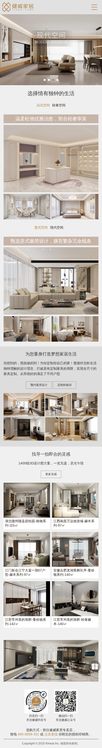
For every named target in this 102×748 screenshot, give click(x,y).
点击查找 (51, 734)
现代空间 (56, 227)
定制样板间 (64, 385)
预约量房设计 (38, 385)
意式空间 (41, 227)
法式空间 (43, 105)
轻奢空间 (58, 105)
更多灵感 (51, 474)
